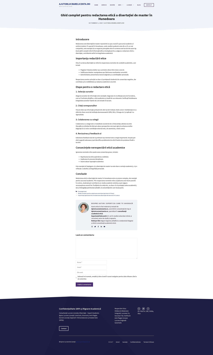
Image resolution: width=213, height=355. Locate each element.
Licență (129, 5)
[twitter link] (143, 308)
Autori (118, 342)
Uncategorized (82, 191)
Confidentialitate (135, 342)
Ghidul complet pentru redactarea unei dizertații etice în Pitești (96, 193)
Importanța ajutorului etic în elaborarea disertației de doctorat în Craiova (99, 195)
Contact (149, 5)
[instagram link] (139, 308)
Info (119, 5)
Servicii (104, 5)
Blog (139, 5)
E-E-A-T (111, 342)
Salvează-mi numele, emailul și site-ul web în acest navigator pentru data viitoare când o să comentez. (107, 277)
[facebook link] (148, 308)
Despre (112, 5)
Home (96, 5)
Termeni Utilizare (148, 342)
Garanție (124, 342)
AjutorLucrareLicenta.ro (74, 3)
